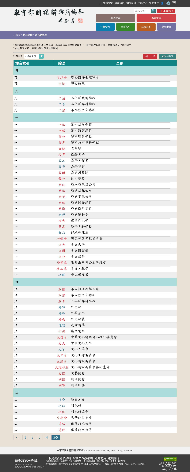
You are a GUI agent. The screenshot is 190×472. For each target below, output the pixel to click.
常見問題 (154, 3)
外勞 (61, 313)
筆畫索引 (125, 27)
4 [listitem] (47, 437)
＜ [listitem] (17, 437)
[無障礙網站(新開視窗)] (170, 459)
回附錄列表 (168, 56)
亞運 (61, 215)
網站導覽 (108, 3)
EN (174, 3)
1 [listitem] (25, 437)
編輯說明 (131, 3)
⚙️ (168, 3)
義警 (61, 167)
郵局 (61, 233)
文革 (61, 349)
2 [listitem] (32, 437)
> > (30, 35)
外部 (61, 307)
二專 (61, 104)
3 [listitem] (40, 437)
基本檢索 (115, 18)
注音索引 (105, 27)
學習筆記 (168, 11)
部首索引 (146, 27)
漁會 (61, 400)
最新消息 (119, 3)
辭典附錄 (166, 27)
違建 (61, 325)
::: (100, 3)
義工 (61, 160)
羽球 (61, 406)
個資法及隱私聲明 (59, 458)
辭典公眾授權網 (83, 458)
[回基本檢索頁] (48, 16)
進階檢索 (156, 18)
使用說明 (142, 3)
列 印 (150, 56)
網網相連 (113, 458)
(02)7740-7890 (96, 464)
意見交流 (100, 458)
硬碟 (61, 275)
